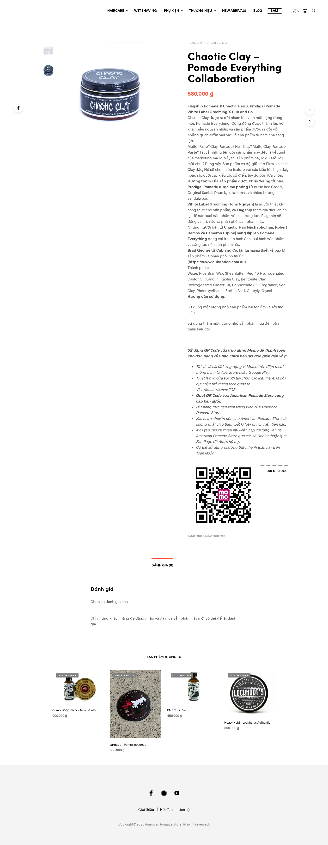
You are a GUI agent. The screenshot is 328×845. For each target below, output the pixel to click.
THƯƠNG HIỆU (200, 10)
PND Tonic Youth (178, 710)
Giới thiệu (146, 809)
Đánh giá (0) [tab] (162, 565)
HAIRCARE (115, 10)
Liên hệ (184, 809)
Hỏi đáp (166, 809)
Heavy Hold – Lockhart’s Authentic (247, 722)
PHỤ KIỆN (171, 10)
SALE (275, 10)
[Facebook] (18, 107)
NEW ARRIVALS (234, 10)
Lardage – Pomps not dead (128, 744)
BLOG (257, 10)
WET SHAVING (145, 10)
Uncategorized (217, 43)
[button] (295, 10)
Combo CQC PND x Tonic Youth (74, 710)
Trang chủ (195, 43)
